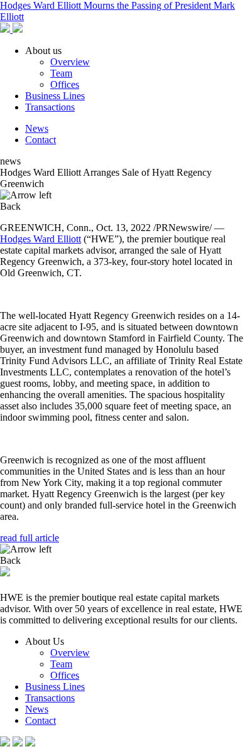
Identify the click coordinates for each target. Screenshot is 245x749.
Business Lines (55, 95)
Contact (40, 139)
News (36, 128)
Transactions (50, 107)
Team (61, 73)
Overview (70, 62)
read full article (29, 537)
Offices (64, 84)
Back (10, 206)
